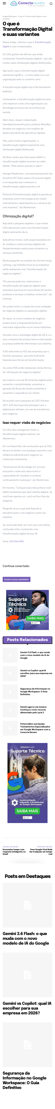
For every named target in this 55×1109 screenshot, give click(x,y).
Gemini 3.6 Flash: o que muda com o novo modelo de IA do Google (35, 655)
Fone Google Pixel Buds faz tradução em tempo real (41, 852)
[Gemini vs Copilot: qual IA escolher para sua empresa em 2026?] (10, 673)
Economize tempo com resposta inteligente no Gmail (14, 852)
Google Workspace (10, 16)
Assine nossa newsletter (16, 579)
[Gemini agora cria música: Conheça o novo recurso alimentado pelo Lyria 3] (10, 710)
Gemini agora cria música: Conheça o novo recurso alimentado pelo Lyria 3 (33, 710)
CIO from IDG (16, 541)
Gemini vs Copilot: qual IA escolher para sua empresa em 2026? (36, 673)
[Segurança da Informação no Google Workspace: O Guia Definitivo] (10, 691)
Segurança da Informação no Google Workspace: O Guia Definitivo (35, 692)
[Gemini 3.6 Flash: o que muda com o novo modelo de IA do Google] (10, 655)
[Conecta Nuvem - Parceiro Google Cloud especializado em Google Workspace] (27, 4)
